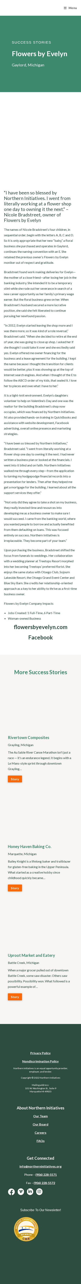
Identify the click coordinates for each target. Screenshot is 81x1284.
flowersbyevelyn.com (40, 627)
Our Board (40, 1124)
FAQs (41, 1141)
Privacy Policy (40, 1053)
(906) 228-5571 (46, 1174)
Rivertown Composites (28, 737)
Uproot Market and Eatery (31, 955)
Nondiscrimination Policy (40, 1061)
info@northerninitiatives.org (40, 1166)
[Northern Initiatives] (27, 7)
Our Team (40, 1116)
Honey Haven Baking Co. (29, 846)
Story (15, 779)
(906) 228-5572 (44, 1183)
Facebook (40, 637)
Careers (40, 1132)
